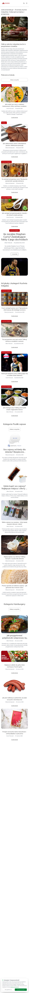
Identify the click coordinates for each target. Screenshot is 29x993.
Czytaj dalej (14, 254)
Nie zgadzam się (8, 989)
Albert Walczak (6, 36)
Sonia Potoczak (10, 108)
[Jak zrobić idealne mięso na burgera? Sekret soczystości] (14, 29)
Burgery (6, 29)
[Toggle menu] (26, 3)
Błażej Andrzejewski (10, 147)
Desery (4, 122)
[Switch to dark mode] (24, 3)
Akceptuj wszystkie (21, 989)
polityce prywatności (15, 987)
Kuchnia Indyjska (6, 85)
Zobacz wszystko (14, 80)
